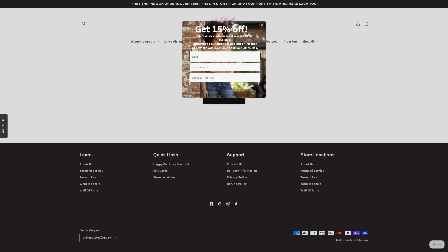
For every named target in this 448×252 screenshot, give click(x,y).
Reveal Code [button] (224, 80)
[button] (262, 25)
